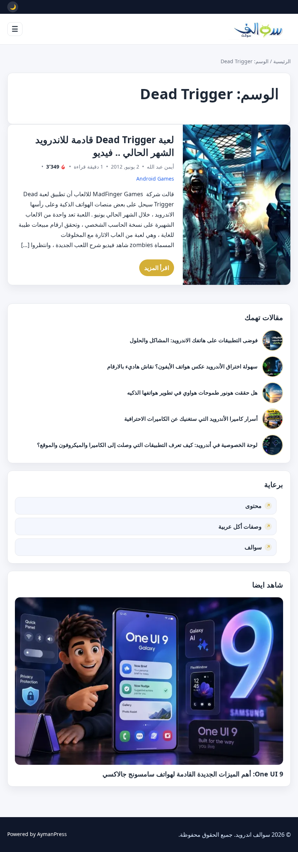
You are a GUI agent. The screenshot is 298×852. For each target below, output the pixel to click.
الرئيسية (282, 61)
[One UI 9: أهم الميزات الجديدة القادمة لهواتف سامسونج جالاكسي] (149, 680)
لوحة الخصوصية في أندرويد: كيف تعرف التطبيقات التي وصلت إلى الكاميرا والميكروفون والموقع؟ (147, 444)
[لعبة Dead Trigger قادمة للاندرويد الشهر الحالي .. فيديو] (236, 205)
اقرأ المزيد (156, 268)
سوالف (253, 547)
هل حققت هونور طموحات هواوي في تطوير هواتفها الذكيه (192, 392)
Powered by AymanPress (37, 834)
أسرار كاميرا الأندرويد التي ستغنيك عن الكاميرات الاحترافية (191, 418)
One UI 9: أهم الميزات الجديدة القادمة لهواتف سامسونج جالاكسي (192, 774)
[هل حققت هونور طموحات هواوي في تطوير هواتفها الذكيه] (272, 392)
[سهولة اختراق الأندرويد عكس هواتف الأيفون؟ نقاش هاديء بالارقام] (272, 366)
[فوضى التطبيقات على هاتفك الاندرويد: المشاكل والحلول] (272, 340)
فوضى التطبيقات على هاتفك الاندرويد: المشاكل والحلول (194, 340)
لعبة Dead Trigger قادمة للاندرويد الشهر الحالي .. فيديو (104, 146)
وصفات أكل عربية (240, 526)
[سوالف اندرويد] (258, 29)
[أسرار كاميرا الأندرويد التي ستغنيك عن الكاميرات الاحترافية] (272, 418)
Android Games (155, 178)
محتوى (253, 506)
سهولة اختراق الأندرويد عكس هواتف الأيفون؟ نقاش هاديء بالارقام (182, 366)
